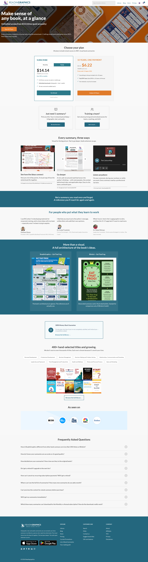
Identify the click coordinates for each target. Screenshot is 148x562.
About (108, 528)
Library (62, 528)
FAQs (84, 531)
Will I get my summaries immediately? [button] (34, 497)
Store (61, 534)
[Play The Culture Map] (97, 160)
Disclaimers (109, 539)
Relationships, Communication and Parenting (112, 357)
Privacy (108, 536)
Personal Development (30, 357)
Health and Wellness (77, 362)
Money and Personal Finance (94, 362)
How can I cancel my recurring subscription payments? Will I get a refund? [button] (45, 475)
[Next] (85, 159)
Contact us (86, 534)
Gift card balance (88, 539)
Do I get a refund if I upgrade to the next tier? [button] (36, 468)
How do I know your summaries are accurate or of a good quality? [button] (42, 454)
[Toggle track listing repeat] (103, 168)
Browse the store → (56, 124)
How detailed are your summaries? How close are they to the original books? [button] (46, 461)
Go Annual (54, 93)
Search (85, 528)
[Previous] (63, 159)
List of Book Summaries (67, 542)
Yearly (62, 65)
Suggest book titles (88, 536)
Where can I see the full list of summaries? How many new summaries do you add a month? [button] (51, 483)
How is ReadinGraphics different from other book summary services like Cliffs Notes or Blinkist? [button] (53, 447)
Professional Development (48, 357)
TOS (107, 534)
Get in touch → (92, 124)
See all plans (9, 29)
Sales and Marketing (111, 362)
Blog (61, 531)
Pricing (62, 536)
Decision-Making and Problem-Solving (85, 357)
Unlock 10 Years (94, 93)
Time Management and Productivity (58, 362)
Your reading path (65, 545)
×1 (106, 168)
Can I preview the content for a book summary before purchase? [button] (42, 490)
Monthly (45, 65)
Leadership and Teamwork (38, 362)
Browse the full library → (63, 335)
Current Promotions (66, 539)
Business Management (65, 357)
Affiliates (108, 531)
